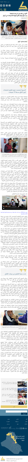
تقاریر (26, 421)
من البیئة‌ (16, 421)
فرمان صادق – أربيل (22, 41)
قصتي (17, 419)
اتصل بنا (8, 421)
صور (17, 424)
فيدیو (9, 419)
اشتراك (24, 414)
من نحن (8, 424)
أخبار (26, 419)
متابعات (26, 424)
